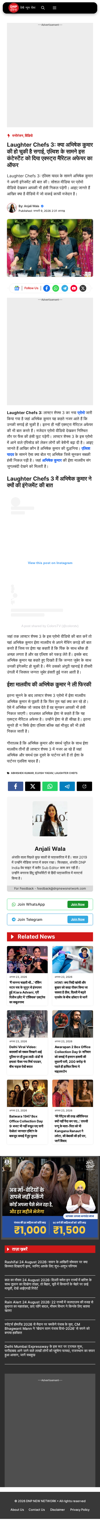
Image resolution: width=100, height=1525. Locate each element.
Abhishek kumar (22, 773)
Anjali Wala (31, 206)
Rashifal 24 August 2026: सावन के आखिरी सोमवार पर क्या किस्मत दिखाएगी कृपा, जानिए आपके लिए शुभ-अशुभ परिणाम (46, 1264)
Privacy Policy (80, 1509)
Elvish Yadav (44, 773)
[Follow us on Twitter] (83, 288)
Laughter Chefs (66, 773)
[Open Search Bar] (43, 8)
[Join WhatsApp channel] (55, 288)
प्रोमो (81, 412)
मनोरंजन (17, 135)
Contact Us (37, 1509)
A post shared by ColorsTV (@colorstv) (50, 626)
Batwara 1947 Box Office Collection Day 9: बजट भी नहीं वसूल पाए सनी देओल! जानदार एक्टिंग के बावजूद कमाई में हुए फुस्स (26, 1126)
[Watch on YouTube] (73, 288)
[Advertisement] (50, 77)
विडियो (29, 135)
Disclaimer (58, 1509)
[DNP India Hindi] (22, 8)
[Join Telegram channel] (64, 288)
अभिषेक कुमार (52, 460)
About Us (17, 1509)
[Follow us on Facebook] (46, 288)
